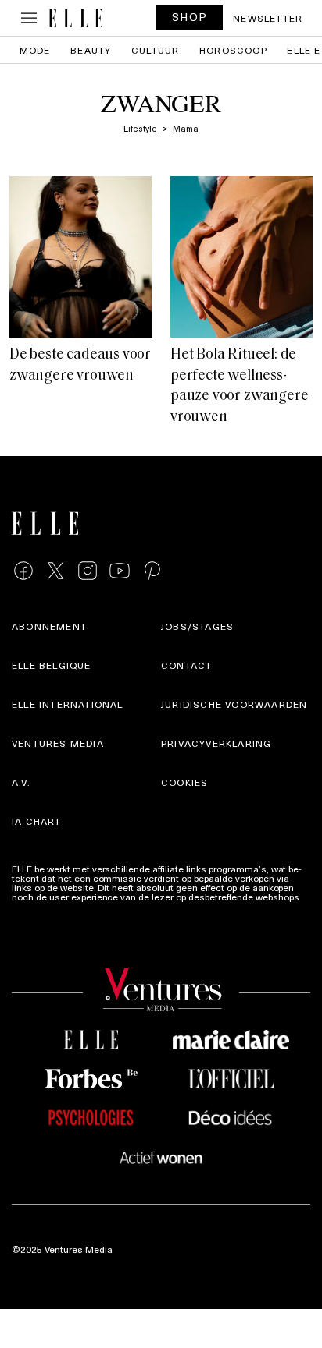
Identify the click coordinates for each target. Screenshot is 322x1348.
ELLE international (67, 704)
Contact (186, 665)
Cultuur (155, 50)
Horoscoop (233, 50)
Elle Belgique (51, 665)
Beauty (90, 50)
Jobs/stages (197, 626)
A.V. (21, 782)
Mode (35, 50)
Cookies (184, 782)
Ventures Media (58, 743)
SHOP (190, 17)
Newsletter (267, 18)
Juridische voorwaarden (234, 704)
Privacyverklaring (216, 743)
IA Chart (37, 821)
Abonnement (49, 626)
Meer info (32, 906)
